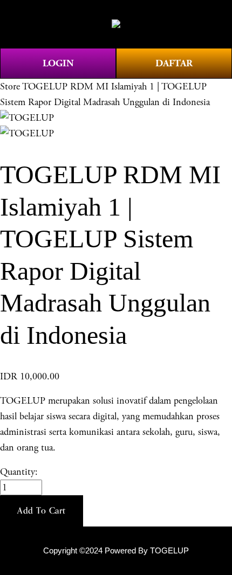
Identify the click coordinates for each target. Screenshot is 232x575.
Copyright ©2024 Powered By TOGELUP (116, 550)
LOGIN (58, 63)
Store (10, 86)
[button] (41, 510)
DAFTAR (174, 63)
